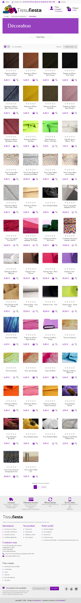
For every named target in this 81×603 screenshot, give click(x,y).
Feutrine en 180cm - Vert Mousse (50, 74)
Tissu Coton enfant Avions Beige (69, 173)
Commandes (8, 569)
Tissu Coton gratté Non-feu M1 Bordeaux (11, 240)
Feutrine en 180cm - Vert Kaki (50, 107)
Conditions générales (10, 537)
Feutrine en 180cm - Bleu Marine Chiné (11, 107)
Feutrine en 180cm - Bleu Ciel (70, 371)
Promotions (28, 529)
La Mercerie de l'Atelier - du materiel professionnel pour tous (61, 540)
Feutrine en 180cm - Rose (31, 404)
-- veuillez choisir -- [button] (69, 47)
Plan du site (47, 534)
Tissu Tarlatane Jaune (31, 437)
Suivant (44, 487)
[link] (66, 589)
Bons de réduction (9, 577)
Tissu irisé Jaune (11, 371)
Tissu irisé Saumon (69, 337)
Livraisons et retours (10, 529)
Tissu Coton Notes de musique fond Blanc (30, 173)
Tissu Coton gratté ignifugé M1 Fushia (30, 239)
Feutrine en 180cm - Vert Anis (31, 140)
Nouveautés (28, 532)
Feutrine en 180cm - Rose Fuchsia (31, 338)
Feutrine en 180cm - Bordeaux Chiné (11, 140)
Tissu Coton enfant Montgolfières (11, 173)
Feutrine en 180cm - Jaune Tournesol (50, 404)
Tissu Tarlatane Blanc (50, 437)
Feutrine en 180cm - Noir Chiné (70, 74)
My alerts (7, 580)
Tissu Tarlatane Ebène (50, 205)
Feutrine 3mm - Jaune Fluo (69, 305)
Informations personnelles (12, 566)
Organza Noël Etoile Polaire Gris (70, 437)
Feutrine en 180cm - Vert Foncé (50, 239)
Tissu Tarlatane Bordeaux (11, 437)
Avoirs (6, 572)
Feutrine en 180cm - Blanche (11, 272)
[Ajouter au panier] (14, 80)
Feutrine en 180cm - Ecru (31, 206)
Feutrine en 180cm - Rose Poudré (70, 107)
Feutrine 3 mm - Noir (50, 304)
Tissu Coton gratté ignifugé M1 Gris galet (69, 207)
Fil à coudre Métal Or (30, 470)
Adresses (7, 575)
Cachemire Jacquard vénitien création (70, 239)
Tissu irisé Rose (50, 371)
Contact (63, 2)
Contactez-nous (48, 537)
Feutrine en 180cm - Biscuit (31, 74)
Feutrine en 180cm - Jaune (31, 107)
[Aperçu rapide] (17, 80)
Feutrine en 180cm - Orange (11, 404)
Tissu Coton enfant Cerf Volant (50, 173)
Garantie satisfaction (10, 532)
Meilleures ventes (30, 534)
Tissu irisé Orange (31, 371)
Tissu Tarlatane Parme (70, 404)
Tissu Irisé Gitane (11, 337)
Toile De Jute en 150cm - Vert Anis (50, 140)
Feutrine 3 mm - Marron (30, 272)
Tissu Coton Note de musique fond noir (11, 470)
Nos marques (29, 537)
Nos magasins (48, 532)
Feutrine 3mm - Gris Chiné (31, 305)
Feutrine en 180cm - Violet (50, 338)
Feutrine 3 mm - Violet (69, 272)
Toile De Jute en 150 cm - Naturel (11, 305)
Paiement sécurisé (9, 534)
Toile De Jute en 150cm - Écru (69, 140)
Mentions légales (48, 529)
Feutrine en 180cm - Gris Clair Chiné (11, 206)
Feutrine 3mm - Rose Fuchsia (50, 272)
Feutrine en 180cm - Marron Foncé (11, 74)
